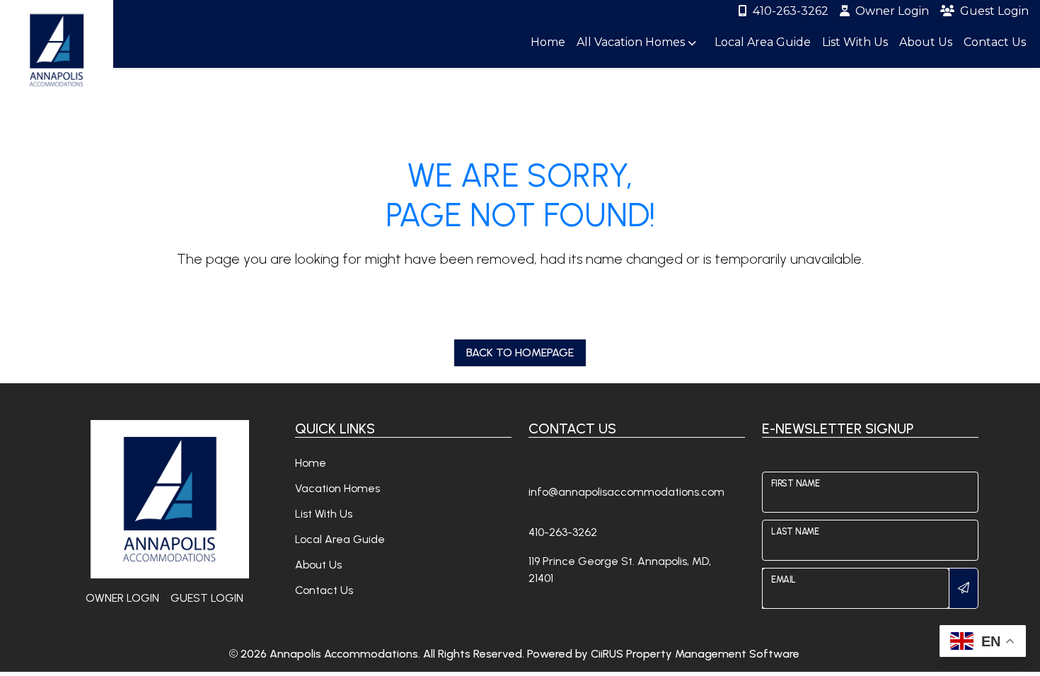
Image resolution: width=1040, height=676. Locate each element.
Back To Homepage (520, 352)
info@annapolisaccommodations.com (626, 492)
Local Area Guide (763, 42)
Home (548, 42)
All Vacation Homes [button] (632, 42)
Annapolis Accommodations (344, 653)
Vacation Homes (337, 488)
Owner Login (892, 11)
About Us (925, 42)
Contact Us (995, 42)
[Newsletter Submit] (963, 588)
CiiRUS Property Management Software (695, 653)
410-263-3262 (790, 11)
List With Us (855, 42)
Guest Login (994, 11)
